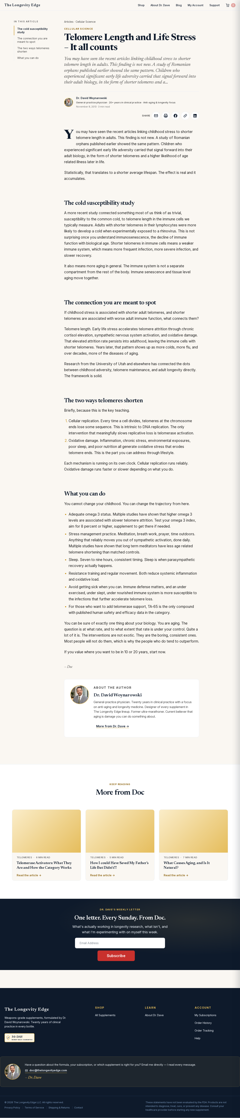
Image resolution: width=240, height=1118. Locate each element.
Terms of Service (34, 1107)
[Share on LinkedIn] (195, 116)
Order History (203, 1022)
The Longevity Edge (22, 5)
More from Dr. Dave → (112, 726)
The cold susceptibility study (32, 30)
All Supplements (105, 1015)
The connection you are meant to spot (32, 40)
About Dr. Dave (160, 5)
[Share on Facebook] (175, 116)
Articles (69, 21)
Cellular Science (86, 21)
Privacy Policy (12, 1107)
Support (214, 5)
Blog (179, 5)
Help (197, 1038)
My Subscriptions (205, 1015)
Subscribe (116, 956)
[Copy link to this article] (185, 116)
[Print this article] (166, 116)
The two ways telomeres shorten (33, 50)
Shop (141, 5)
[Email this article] (156, 116)
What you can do (28, 57)
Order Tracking (204, 1030)
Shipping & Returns (59, 1107)
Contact (78, 1107)
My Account (195, 5)
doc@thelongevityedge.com (48, 1070)
